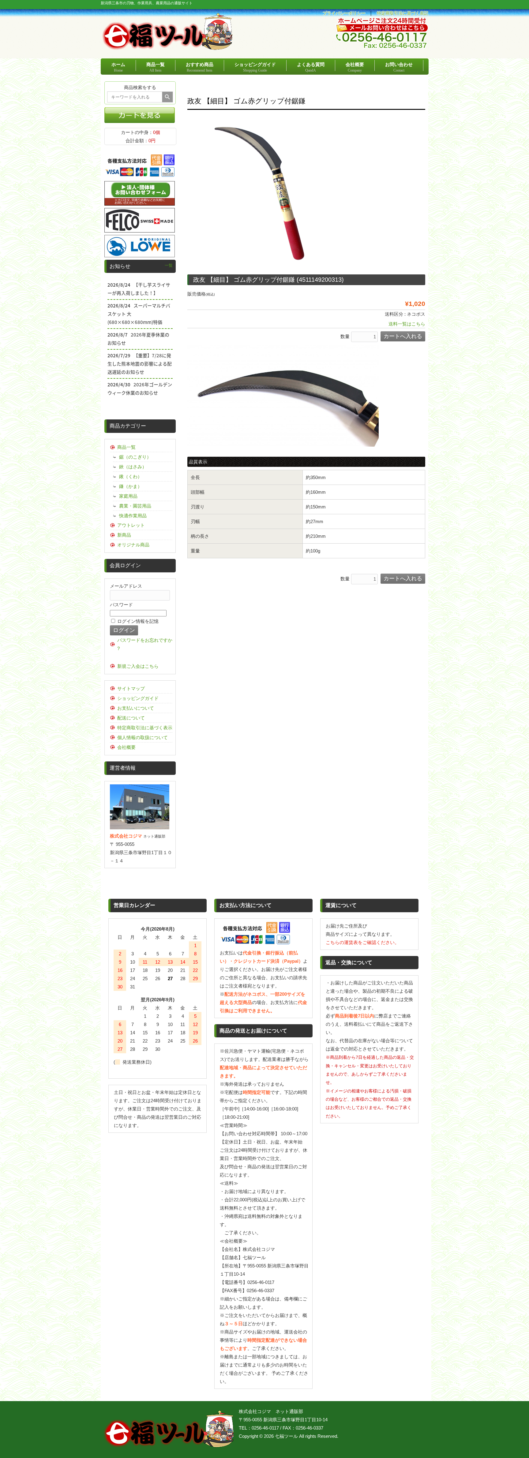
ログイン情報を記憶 (137, 621)
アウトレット (131, 525)
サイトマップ (131, 688)
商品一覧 (126, 447)
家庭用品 (128, 496)
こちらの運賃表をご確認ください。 (362, 942)
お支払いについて (135, 708)
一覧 (169, 265)
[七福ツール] (167, 47)
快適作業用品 (133, 515)
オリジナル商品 (133, 544)
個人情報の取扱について (142, 737)
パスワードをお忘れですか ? (144, 644)
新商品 (124, 534)
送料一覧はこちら (406, 323)
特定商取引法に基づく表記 (402, 13)
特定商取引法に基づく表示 (144, 727)
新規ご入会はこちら (138, 666)
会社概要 (126, 747)
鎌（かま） (130, 486)
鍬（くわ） (130, 476)
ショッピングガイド (138, 698)
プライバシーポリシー (344, 13)
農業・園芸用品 (135, 505)
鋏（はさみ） (133, 466)
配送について (131, 717)
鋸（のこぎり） (135, 456)
